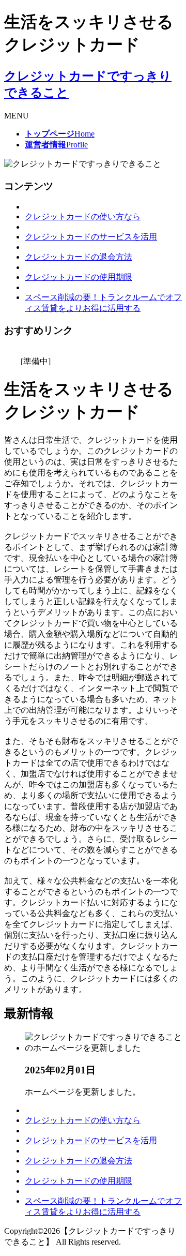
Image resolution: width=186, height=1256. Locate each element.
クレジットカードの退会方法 (78, 256)
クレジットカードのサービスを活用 (91, 236)
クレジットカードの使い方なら (83, 216)
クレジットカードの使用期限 (78, 277)
